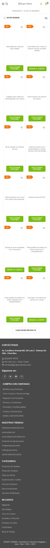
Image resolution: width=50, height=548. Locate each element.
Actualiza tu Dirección (10, 518)
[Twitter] (10, 377)
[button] (37, 68)
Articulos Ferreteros (9, 484)
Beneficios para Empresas (13, 389)
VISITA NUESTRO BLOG (11, 455)
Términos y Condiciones (12, 403)
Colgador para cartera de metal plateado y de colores (14, 98)
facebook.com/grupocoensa (13, 441)
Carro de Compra (9, 514)
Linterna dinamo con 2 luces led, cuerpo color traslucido (15, 198)
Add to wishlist (21, 27)
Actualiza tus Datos (9, 523)
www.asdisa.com (8, 432)
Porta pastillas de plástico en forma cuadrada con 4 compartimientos (15, 300)
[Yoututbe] (16, 377)
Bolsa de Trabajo (8, 532)
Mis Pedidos (6, 510)
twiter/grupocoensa (9, 450)
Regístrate (6, 505)
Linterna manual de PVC (37, 197)
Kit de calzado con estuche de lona (14, 148)
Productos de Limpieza (11, 466)
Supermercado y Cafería (11, 480)
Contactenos (7, 527)
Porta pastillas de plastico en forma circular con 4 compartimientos (37, 249)
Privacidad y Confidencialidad (14, 407)
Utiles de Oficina (8, 475)
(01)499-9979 (11, 359)
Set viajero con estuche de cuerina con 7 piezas (37, 299)
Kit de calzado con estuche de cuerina (37, 98)
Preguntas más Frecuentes (13, 398)
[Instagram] (22, 377)
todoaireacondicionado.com (13, 428)
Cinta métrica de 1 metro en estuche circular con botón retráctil (37, 49)
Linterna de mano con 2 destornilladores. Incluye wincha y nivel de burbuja (37, 149)
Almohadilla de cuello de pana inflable (14, 48)
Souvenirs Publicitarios (11, 493)
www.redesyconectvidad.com (13, 437)
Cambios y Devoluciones (12, 412)
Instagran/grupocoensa (11, 446)
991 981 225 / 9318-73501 (16, 362)
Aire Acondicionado (9, 489)
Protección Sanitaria (10, 471)
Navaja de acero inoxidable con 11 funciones (14, 248)
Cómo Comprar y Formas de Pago (16, 394)
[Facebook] (5, 377)
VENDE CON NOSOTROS (13, 416)
